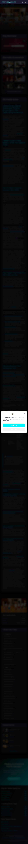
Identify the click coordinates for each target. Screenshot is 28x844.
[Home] (8, 2)
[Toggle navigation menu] (25, 2)
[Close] (24, 413)
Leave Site (14, 429)
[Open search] (22, 2)
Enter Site (14, 425)
